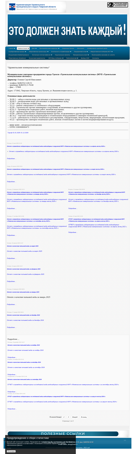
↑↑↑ (125, 440)
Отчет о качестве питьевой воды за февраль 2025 (23, 269)
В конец (84, 417)
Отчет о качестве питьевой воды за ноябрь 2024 (23, 345)
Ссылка (9, 448)
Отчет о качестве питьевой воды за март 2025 (22, 246)
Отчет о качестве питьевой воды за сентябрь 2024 (24, 379)
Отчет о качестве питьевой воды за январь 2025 (23, 292)
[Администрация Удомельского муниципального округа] (32, 11)
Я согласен (11, 451)
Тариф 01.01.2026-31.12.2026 (17, 132)
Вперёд (75, 417)
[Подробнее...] (67, 29)
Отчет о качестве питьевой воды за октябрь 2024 (24, 362)
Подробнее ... (11, 158)
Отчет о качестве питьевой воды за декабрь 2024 (23, 315)
